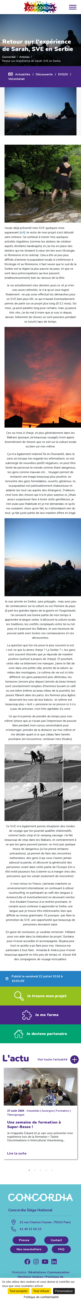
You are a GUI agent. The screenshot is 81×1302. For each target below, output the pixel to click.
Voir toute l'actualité (52, 1059)
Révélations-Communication (48, 1272)
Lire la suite (17, 1153)
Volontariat (16, 79)
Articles (24, 57)
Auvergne (47, 1111)
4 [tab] (46, 1170)
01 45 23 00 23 (30, 1229)
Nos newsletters (29, 1249)
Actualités (22, 74)
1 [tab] (29, 1170)
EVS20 (63, 74)
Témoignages (15, 1115)
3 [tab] (40, 1170)
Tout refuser (41, 1291)
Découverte (44, 74)
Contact (56, 1240)
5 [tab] (52, 1170)
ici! (22, 232)
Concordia (8, 57)
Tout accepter (19, 1291)
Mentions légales (30, 1277)
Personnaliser (64, 1291)
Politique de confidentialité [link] (41, 1297)
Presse (24, 1240)
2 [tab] (35, 1170)
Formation (62, 1111)
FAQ (61, 1249)
